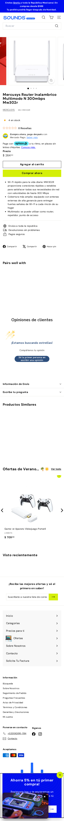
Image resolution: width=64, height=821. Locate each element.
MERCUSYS (9, 109)
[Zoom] (51, 80)
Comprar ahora (32, 173)
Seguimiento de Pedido (14, 693)
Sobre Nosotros (11, 688)
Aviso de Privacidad (13, 702)
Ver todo (56, 468)
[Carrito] (51, 17)
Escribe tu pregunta (15, 392)
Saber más (32, 137)
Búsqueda (8, 683)
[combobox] (32, 26)
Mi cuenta (8, 716)
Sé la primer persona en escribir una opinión (32, 359)
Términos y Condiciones (15, 707)
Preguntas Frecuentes (14, 698)
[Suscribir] (52, 809)
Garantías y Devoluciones (16, 712)
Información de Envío (16, 384)
